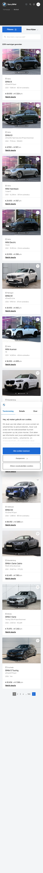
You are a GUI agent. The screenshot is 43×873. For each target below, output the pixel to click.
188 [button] (29, 694)
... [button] (26, 694)
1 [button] (14, 694)
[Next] (27, 72)
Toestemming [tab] (8, 411)
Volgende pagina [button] (34, 694)
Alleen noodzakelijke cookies (21, 466)
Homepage (6, 9)
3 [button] (20, 694)
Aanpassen (20, 458)
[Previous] (16, 72)
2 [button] (17, 694)
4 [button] (23, 694)
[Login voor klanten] (34, 4)
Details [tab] (22, 411)
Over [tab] (35, 411)
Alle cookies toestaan (21, 451)
